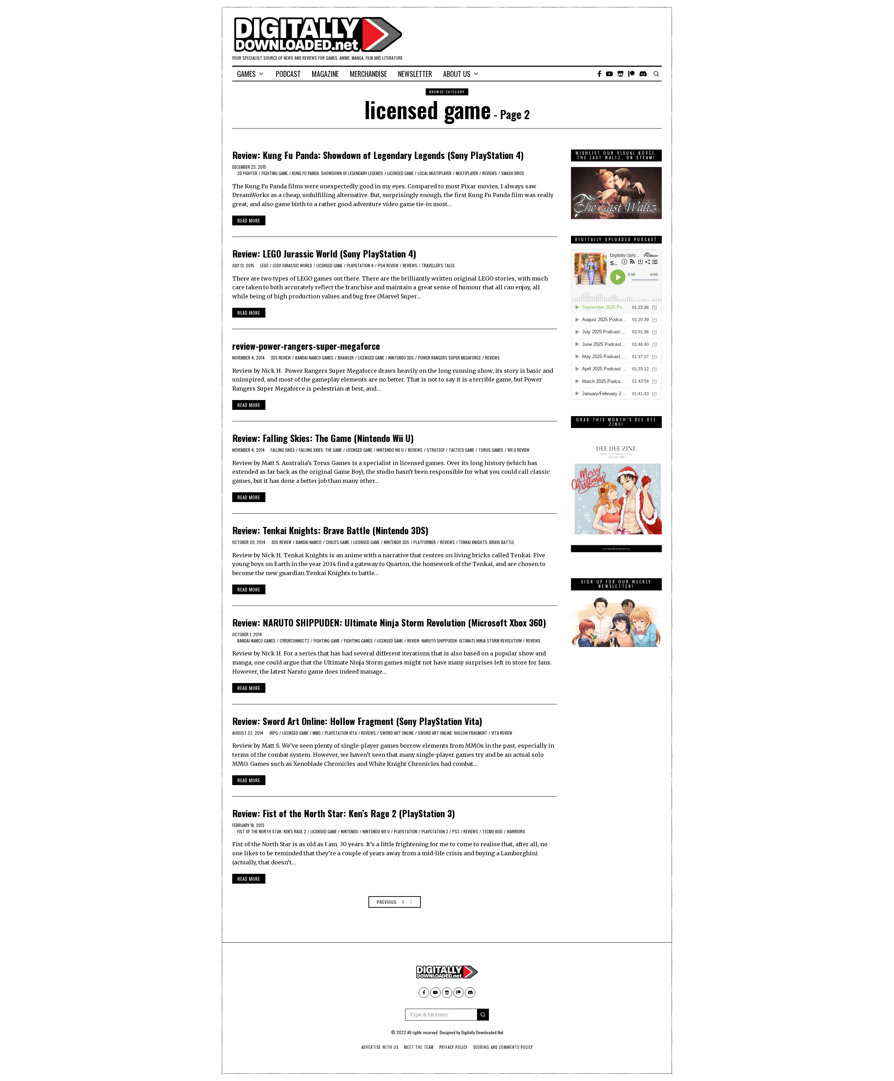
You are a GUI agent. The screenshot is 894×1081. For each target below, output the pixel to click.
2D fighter (247, 173)
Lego (264, 265)
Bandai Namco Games (314, 358)
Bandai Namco (309, 542)
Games (246, 73)
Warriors (516, 831)
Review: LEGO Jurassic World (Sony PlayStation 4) (324, 253)
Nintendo (349, 831)
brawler (346, 358)
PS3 (455, 831)
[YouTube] (609, 74)
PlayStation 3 (435, 831)
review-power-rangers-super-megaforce (306, 346)
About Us (456, 73)
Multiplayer (467, 173)
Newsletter (415, 73)
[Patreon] (631, 74)
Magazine (325, 73)
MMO (317, 733)
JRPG (273, 733)
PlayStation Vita (341, 733)
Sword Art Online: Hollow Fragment (452, 733)
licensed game (400, 173)
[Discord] (643, 74)
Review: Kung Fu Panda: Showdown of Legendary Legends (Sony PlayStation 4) (378, 155)
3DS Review (281, 358)
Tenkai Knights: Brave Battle (486, 542)
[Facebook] (599, 74)
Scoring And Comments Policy (503, 1047)
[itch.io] (620, 74)
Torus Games (490, 450)
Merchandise (368, 73)
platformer (424, 542)
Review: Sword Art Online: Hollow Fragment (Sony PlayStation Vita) (357, 721)
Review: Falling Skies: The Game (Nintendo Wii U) (323, 438)
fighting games (358, 641)
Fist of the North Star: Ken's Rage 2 (271, 831)
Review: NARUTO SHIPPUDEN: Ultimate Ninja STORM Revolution (464, 641)
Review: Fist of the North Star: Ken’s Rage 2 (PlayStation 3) (343, 813)
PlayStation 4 (360, 265)
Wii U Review (518, 450)
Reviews (489, 173)
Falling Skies (283, 450)
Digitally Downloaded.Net (482, 1032)
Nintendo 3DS (401, 358)
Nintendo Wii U (390, 450)
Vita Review (501, 733)
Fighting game (275, 173)
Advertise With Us (379, 1047)
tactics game (461, 450)
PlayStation (405, 831)
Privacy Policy (453, 1047)
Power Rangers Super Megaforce (449, 358)
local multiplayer (435, 173)
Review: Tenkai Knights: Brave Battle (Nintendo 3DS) (330, 530)
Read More (248, 220)
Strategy (436, 450)
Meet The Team (419, 1047)
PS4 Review (388, 265)
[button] (483, 1015)
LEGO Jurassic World (292, 265)
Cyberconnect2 (294, 641)
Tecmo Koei (492, 831)
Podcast (288, 73)
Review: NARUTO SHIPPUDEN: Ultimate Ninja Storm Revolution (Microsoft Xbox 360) (389, 622)
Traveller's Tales (438, 265)
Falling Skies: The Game (320, 450)
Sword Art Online (397, 733)
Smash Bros (512, 173)
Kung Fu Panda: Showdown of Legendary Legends (337, 173)
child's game (337, 542)
